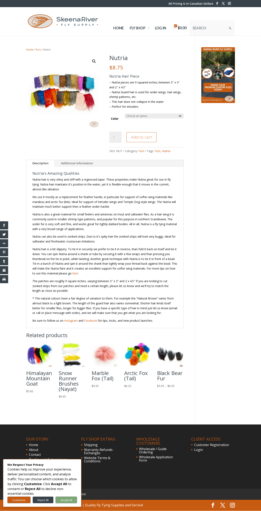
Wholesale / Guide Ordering (153, 450)
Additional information (77, 163)
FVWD (82, 494)
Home (29, 49)
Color (114, 119)
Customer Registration (211, 445)
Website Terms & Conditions (97, 459)
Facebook (90, 320)
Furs (38, 49)
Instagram (71, 320)
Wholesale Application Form (156, 459)
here (75, 273)
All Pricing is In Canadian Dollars (190, 3)
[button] (94, 61)
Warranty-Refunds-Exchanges (99, 451)
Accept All (66, 500)
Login (198, 449)
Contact (35, 454)
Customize (18, 500)
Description (40, 163)
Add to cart (141, 137)
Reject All (43, 500)
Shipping (91, 445)
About (33, 449)
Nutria (166, 151)
